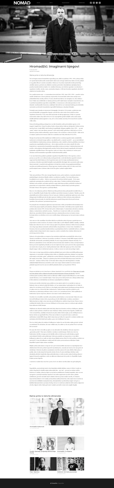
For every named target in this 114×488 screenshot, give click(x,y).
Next (82, 414)
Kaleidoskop (65, 2)
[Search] (91, 3)
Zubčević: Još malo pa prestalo (67, 472)
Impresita (61, 483)
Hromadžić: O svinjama (64, 451)
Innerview (82, 2)
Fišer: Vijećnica (34, 472)
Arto (51, 2)
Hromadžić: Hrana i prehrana (39, 426)
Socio (38, 2)
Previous (31, 414)
